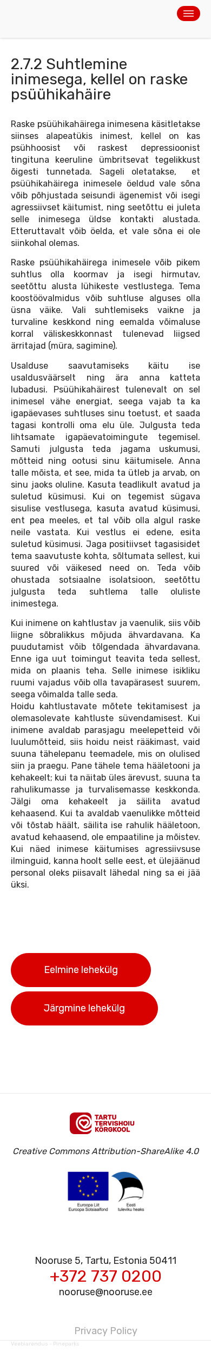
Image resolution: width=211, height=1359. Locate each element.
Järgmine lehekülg (84, 1008)
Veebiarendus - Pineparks (45, 1344)
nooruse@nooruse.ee (106, 1292)
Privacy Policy (105, 1331)
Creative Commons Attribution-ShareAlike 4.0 (105, 1151)
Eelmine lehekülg (81, 970)
